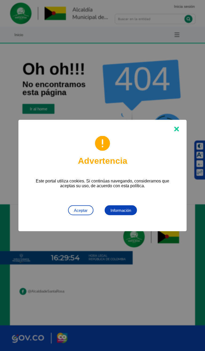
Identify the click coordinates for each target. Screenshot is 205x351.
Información (121, 210)
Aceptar (81, 210)
